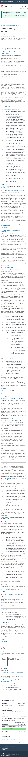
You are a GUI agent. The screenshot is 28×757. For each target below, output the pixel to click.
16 (7, 602)
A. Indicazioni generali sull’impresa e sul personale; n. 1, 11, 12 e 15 (12, 680)
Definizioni (7, 107)
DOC (11, 739)
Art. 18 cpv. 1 (6, 464)
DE (17, 1)
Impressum (8, 755)
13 (1, 459)
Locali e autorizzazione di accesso (11, 230)
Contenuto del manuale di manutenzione (13, 672)
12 (21, 300)
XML (14, 739)
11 (17, 298)
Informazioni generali (7, 21)
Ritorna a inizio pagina (6, 696)
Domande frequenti (5, 748)
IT (21, 1)
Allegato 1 (5, 668)
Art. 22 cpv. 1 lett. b (8, 610)
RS (5, 79)
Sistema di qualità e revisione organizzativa (13, 595)
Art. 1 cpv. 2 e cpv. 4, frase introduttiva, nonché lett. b (13, 52)
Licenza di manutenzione (12, 420)
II (3, 644)
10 (13, 297)
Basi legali (3, 755)
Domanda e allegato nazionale (13, 190)
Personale (8, 267)
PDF (7, 739)
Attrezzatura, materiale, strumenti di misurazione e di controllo (12, 397)
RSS (12, 753)
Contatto (3, 749)
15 (24, 531)
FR (19, 1)
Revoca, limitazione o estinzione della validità (13, 479)
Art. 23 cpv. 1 (6, 622)
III (3, 651)
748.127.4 (23, 716)
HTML (3, 739)
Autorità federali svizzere (7, 1)
